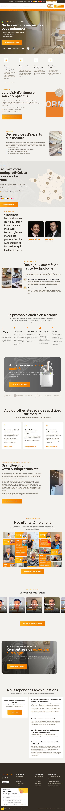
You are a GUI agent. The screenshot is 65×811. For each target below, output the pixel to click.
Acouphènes (38, 779)
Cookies (61, 808)
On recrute (18, 781)
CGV (58, 808)
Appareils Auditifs (39, 776)
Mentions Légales (41, 808)
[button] (2, 808)
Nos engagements (20, 779)
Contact (18, 785)
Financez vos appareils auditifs (55, 783)
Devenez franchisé (20, 783)
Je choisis (15, 804)
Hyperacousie (38, 781)
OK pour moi (23, 804)
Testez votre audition (53, 781)
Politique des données (50, 808)
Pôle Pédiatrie (38, 785)
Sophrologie (38, 783)
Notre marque (19, 776)
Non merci (6, 804)
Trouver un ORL (52, 779)
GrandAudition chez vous (54, 785)
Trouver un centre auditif (54, 776)
